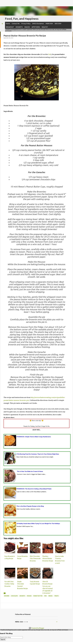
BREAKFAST (10, 27)
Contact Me (16, 23)
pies (45, 595)
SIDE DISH (58, 23)
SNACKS (27, 27)
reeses (50, 595)
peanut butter (37, 595)
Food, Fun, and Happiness (21, 18)
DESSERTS (19, 27)
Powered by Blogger (37, 628)
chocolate (14, 595)
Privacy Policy (25, 23)
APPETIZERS (36, 27)
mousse (29, 595)
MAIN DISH (49, 23)
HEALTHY (45, 27)
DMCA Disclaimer (38, 23)
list (49, 54)
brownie (6, 595)
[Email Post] (5, 593)
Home (8, 23)
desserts (22, 595)
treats (56, 595)
